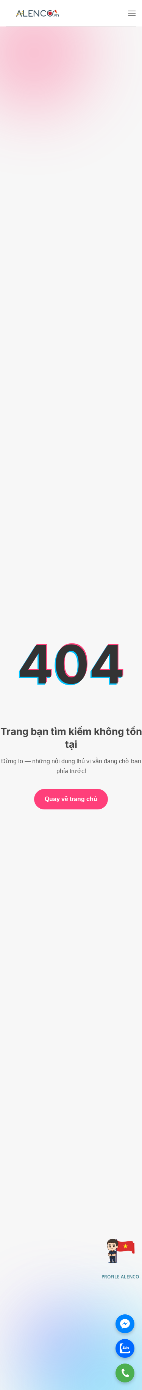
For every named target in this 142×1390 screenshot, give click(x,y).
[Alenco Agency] (37, 13)
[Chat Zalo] (124, 1348)
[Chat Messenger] (124, 1323)
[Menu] (131, 13)
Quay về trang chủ (71, 799)
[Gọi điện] (124, 1373)
